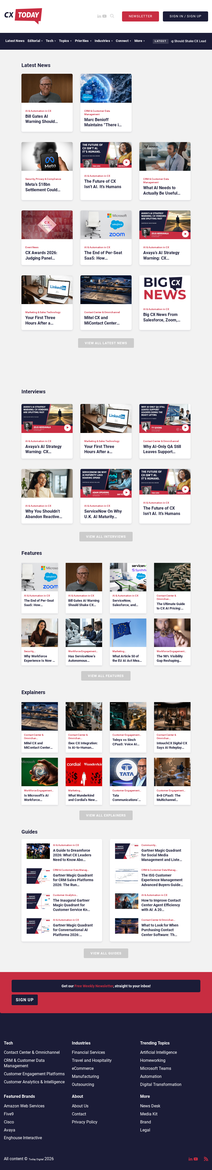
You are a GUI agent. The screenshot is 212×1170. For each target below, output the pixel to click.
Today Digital (36, 1159)
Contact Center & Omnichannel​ (32, 1052)
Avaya (9, 1130)
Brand (145, 1122)
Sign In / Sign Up (185, 16)
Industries (104, 41)
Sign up (25, 999)
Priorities (83, 41)
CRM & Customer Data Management (24, 1063)
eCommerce (83, 1068)
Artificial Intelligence (158, 1052)
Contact (79, 1114)
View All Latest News (106, 343)
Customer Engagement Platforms (34, 1073)
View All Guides (106, 953)
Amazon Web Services (24, 1105)
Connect (123, 41)
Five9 (9, 1114)
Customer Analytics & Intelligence (34, 1081)
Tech (51, 41)
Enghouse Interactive (23, 1137)
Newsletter (140, 16)
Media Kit (148, 1114)
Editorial (35, 41)
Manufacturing (85, 1076)
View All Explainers (106, 815)
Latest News (15, 41)
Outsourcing (83, 1084)
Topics (65, 41)
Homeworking (152, 1060)
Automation (151, 1076)
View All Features (106, 676)
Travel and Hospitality (92, 1060)
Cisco (9, 1122)
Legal (145, 1130)
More (139, 41)
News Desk (150, 1105)
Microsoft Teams (155, 1068)
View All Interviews (106, 537)
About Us (80, 1105)
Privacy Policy (84, 1122)
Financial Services (88, 1052)
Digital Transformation (160, 1084)
